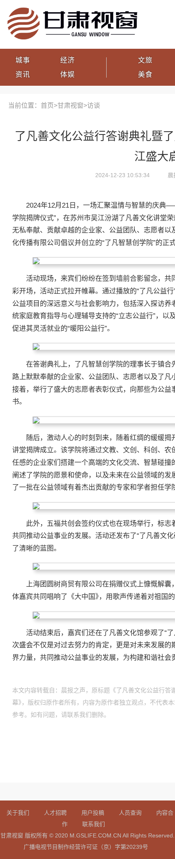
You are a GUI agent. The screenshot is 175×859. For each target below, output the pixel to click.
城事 (22, 60)
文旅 (145, 60)
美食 (145, 74)
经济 (67, 60)
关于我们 (18, 812)
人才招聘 (55, 812)
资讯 (22, 74)
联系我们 (93, 824)
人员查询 (130, 812)
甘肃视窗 (70, 105)
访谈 (93, 105)
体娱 (67, 74)
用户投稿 (92, 812)
